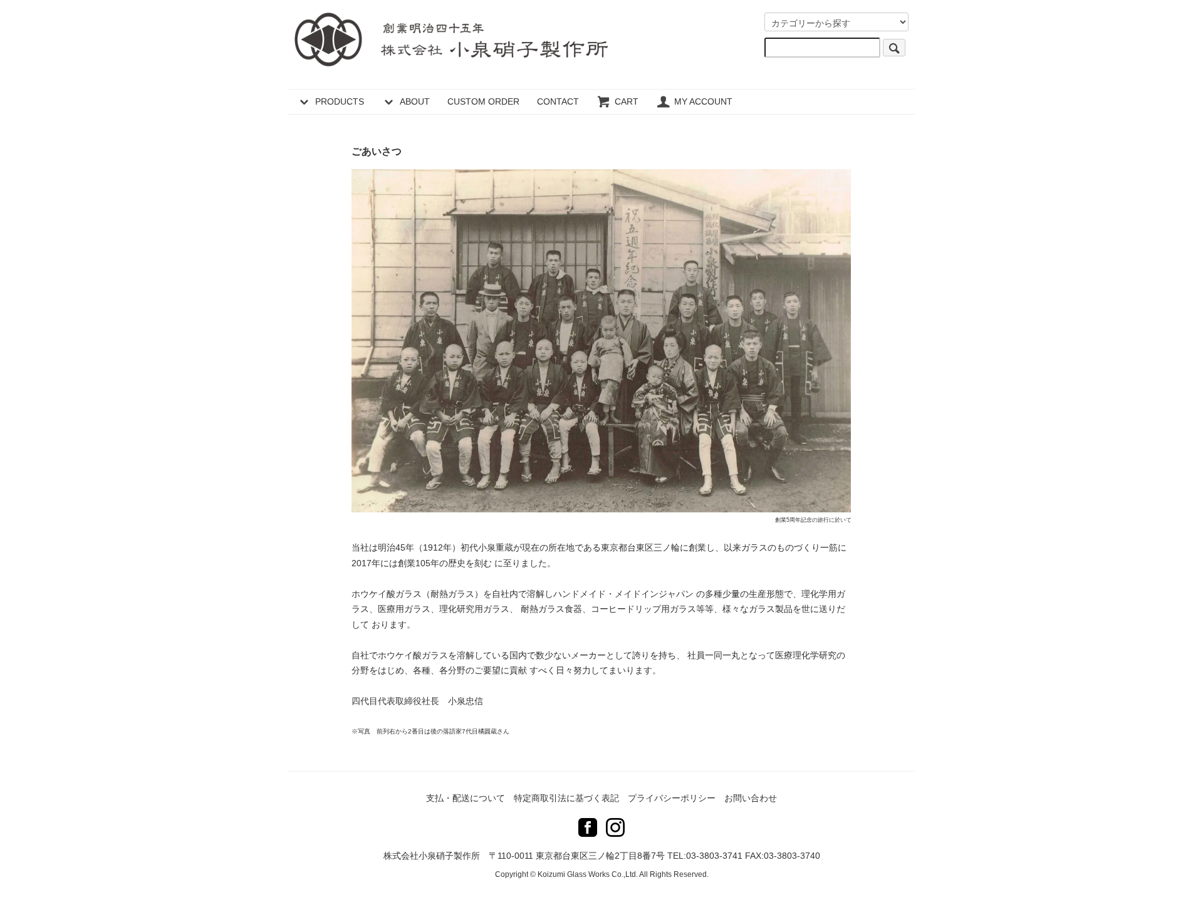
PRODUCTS (339, 101)
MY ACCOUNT (703, 101)
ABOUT (415, 101)
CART (626, 101)
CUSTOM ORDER (483, 101)
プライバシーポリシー (672, 798)
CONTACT (558, 101)
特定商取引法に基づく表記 (566, 798)
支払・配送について (465, 798)
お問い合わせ (750, 798)
